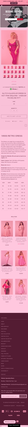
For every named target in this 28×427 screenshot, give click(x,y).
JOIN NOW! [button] (20, 19)
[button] (26, 8)
